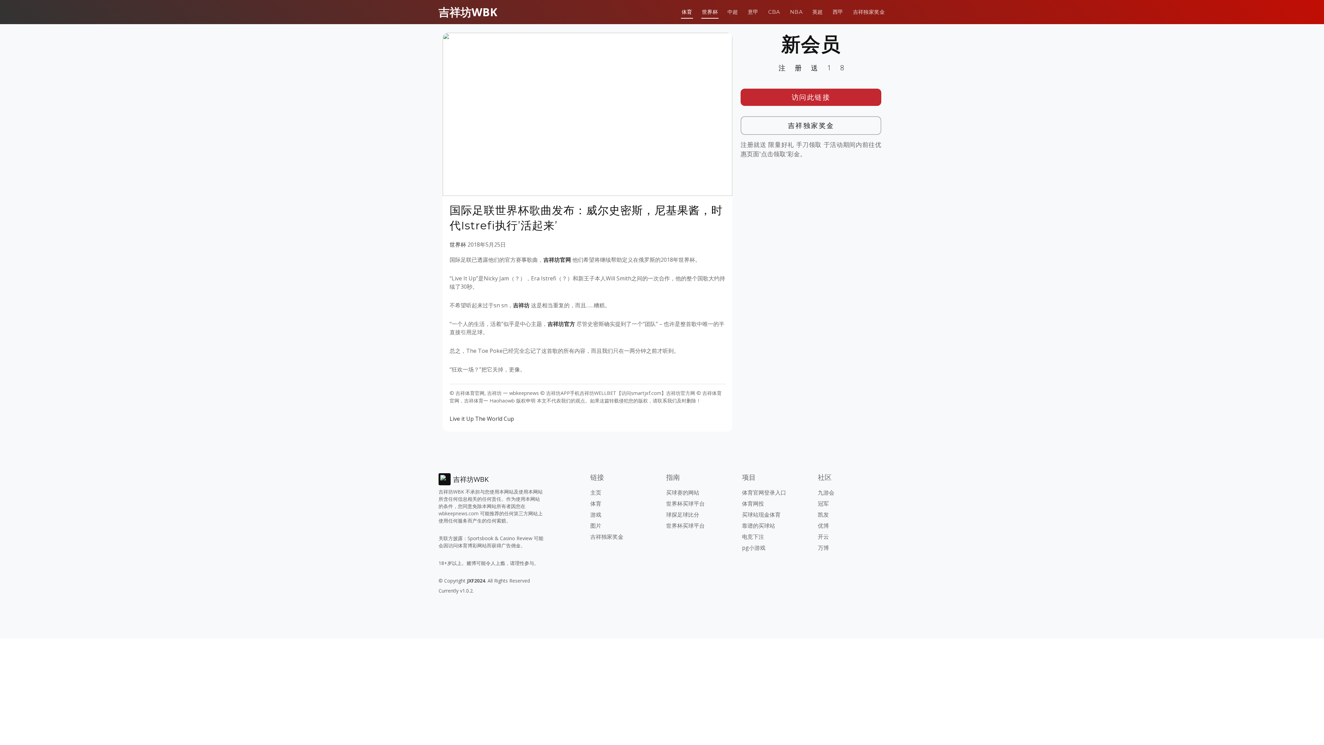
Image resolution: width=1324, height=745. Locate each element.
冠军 (823, 503)
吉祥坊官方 (561, 324)
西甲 (838, 12)
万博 (823, 548)
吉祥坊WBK (468, 11)
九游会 (826, 492)
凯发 (823, 514)
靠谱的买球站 (758, 525)
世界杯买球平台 (685, 503)
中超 (733, 12)
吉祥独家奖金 (869, 12)
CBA (774, 12)
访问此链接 (811, 97)
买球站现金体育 (761, 514)
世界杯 (710, 12)
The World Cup (494, 419)
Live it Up (462, 419)
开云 (823, 536)
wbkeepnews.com (459, 513)
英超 (817, 12)
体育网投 (753, 503)
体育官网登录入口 (764, 492)
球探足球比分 (682, 514)
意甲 (753, 12)
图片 (595, 525)
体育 (687, 12)
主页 (595, 492)
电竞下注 (753, 536)
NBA (796, 12)
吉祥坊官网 (557, 260)
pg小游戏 (753, 548)
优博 (823, 525)
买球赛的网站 (682, 492)
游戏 (595, 514)
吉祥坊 (521, 305)
